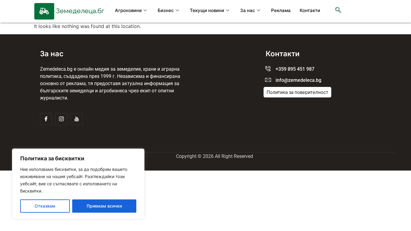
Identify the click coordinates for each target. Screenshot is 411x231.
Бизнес (166, 10)
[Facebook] (46, 119)
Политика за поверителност (297, 92)
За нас (247, 10)
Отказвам (45, 205)
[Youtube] (77, 119)
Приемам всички (104, 205)
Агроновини (128, 10)
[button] (338, 11)
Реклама (281, 10)
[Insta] (61, 119)
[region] (78, 184)
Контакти (310, 10)
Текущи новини (207, 10)
